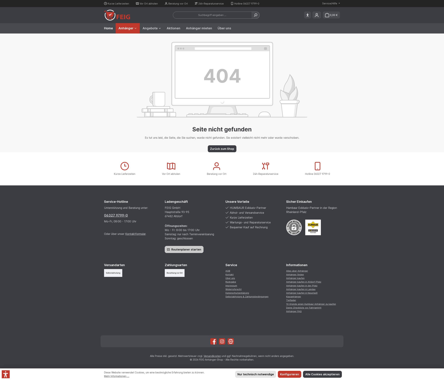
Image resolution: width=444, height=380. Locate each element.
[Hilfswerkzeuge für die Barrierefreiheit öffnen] (307, 15)
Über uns (230, 278)
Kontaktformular (135, 234)
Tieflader (291, 300)
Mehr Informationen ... (116, 376)
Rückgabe (230, 282)
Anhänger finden (295, 274)
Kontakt (229, 274)
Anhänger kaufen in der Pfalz (301, 285)
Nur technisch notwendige (255, 374)
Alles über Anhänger (297, 271)
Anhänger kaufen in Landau (300, 289)
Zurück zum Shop (222, 149)
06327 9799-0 (116, 215)
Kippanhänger (293, 296)
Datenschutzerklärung (237, 293)
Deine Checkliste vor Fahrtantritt (303, 307)
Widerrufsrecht (233, 289)
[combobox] (212, 15)
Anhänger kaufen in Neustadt (302, 293)
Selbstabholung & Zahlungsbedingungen (246, 296)
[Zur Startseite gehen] (117, 15)
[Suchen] (255, 15)
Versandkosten (212, 355)
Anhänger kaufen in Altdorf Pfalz (303, 282)
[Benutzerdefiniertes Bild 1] (313, 227)
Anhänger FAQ (294, 311)
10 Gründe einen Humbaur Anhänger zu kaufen (311, 304)
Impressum (231, 285)
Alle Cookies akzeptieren (322, 374)
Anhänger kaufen (295, 278)
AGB (227, 271)
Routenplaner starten (186, 249)
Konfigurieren (289, 374)
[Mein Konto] (316, 15)
